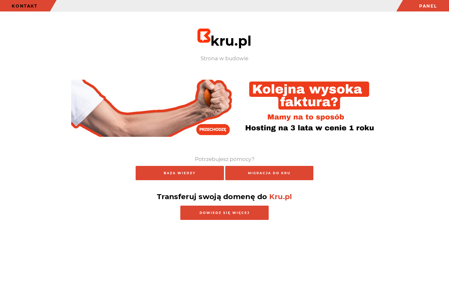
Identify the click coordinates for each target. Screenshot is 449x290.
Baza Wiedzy (180, 173)
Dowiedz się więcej (225, 213)
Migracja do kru (269, 173)
